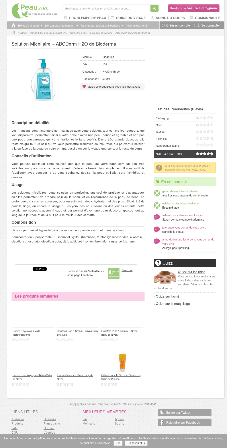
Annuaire (18, 419)
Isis (85, 419)
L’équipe (49, 432)
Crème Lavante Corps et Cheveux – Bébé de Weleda (121, 377)
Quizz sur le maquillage (173, 303)
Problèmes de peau (87, 17)
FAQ (15, 428)
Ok (118, 443)
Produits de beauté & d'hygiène (194, 8)
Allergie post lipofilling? (176, 248)
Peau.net (42, 11)
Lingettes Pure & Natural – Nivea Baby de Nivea (119, 332)
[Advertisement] (78, 109)
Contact (49, 428)
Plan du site (52, 423)
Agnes (119, 419)
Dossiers (50, 419)
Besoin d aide (170, 208)
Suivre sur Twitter (178, 412)
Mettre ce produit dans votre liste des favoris (114, 86)
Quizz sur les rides (191, 271)
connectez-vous (195, 169)
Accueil (22, 32)
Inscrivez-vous (173, 169)
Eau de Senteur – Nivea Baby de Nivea (75, 377)
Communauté (207, 17)
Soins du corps (170, 17)
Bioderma (108, 57)
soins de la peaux (173, 232)
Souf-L (119, 423)
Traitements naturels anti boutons (100, 25)
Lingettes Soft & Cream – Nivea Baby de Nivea (77, 332)
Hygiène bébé (78, 32)
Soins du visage (131, 17)
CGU (15, 432)
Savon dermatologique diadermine (183, 219)
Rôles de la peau (28, 25)
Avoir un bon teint (136, 25)
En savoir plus (136, 443)
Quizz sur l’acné (167, 296)
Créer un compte (178, 25)
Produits (17, 423)
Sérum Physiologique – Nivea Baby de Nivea (32, 377)
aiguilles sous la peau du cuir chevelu (185, 195)
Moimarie (89, 423)
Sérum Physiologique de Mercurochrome (26, 332)
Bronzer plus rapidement (59, 25)
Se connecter (210, 25)
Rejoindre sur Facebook (183, 422)
